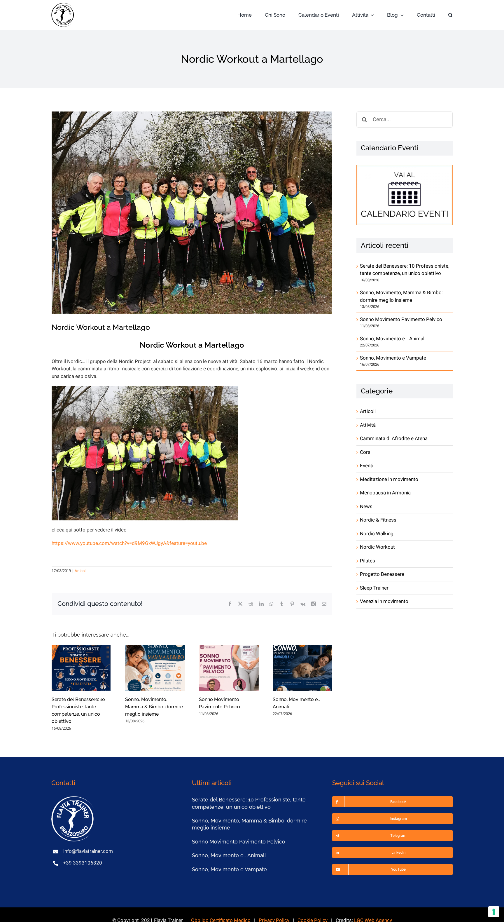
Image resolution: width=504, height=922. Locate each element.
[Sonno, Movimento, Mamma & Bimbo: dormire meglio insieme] (155, 668)
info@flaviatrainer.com (88, 851)
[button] (450, 15)
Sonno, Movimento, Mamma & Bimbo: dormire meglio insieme (154, 707)
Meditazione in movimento (389, 479)
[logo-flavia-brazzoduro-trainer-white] (73, 798)
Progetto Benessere (382, 574)
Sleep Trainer (374, 588)
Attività (368, 425)
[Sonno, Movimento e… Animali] (302, 668)
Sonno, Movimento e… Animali (393, 338)
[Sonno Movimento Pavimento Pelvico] (229, 668)
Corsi (366, 452)
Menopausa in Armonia (385, 492)
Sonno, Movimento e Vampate (393, 358)
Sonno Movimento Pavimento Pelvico (401, 319)
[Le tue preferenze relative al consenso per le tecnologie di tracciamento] (493, 911)
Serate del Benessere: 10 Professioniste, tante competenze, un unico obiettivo (404, 269)
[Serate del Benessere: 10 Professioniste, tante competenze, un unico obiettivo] (81, 668)
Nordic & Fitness (378, 520)
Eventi (366, 465)
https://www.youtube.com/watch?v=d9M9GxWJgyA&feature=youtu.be (129, 543)
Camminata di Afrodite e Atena (394, 438)
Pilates (367, 560)
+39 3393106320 (82, 863)
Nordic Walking (376, 533)
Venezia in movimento (384, 601)
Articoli (80, 571)
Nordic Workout (377, 547)
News (366, 506)
